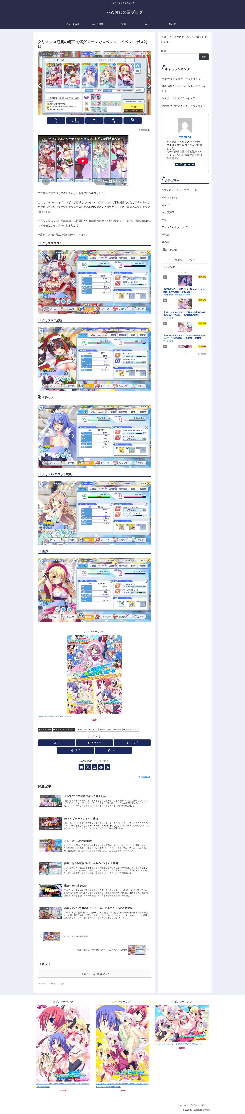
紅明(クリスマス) (132, 730)
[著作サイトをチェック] (81, 767)
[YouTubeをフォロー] (94, 767)
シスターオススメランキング (178, 98)
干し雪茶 (166, 315)
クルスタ (94, 730)
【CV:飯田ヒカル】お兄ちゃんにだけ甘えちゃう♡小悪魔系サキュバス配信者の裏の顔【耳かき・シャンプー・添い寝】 (184, 289)
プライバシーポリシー (199, 1105)
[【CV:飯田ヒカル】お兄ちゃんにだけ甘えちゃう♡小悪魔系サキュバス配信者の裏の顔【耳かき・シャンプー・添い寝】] (184, 279)
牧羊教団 (166, 291)
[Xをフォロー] (88, 767)
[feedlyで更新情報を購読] (101, 767)
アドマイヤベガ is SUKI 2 (174, 313)
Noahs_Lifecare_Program (173, 342)
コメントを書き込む (94, 974)
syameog (185, 136)
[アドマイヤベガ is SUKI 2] (184, 303)
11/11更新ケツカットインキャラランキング (184, 88)
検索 (163, 51)
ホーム (183, 1105)
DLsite (201, 354)
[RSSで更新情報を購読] (107, 767)
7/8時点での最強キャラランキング (181, 78)
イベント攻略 (46, 730)
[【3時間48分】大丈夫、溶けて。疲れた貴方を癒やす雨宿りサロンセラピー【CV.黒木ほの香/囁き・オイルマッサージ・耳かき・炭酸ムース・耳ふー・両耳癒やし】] (184, 327)
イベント (83, 730)
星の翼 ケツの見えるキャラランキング (184, 105)
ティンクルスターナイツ (65, 730)
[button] (132, 120)
